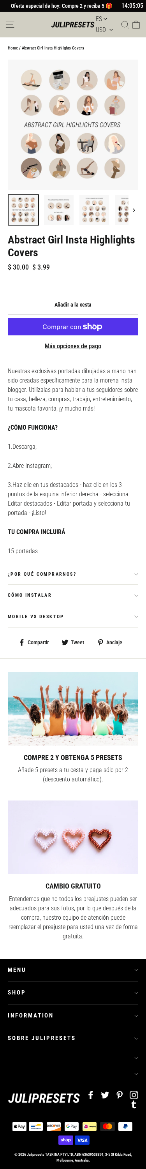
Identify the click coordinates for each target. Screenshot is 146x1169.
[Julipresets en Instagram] (134, 1094)
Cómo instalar (30, 595)
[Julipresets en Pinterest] (119, 1094)
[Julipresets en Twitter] (105, 1094)
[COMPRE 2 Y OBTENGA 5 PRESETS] (73, 708)
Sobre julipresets (42, 1038)
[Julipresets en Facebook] (90, 1094)
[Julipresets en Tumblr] (134, 1104)
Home (13, 48)
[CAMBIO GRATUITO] (73, 837)
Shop (17, 992)
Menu (17, 969)
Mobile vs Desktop (36, 616)
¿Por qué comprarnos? (42, 574)
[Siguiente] (133, 210)
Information (31, 1015)
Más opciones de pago (73, 346)
